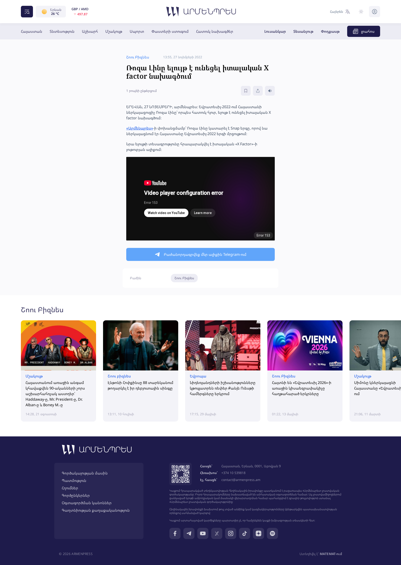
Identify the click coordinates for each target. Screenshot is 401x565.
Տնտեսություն (62, 31)
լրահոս (368, 31)
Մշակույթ (113, 31)
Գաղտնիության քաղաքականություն (96, 510)
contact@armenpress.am (240, 479)
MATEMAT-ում (331, 554)
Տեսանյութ (303, 31)
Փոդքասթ (330, 31)
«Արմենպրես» (139, 128)
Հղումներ (70, 487)
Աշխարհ (90, 31)
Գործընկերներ (76, 495)
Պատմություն (74, 480)
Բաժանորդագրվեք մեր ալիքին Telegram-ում (205, 254)
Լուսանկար (275, 31)
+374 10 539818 (233, 473)
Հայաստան (31, 31)
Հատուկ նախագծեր (214, 31)
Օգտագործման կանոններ (87, 502)
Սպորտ (137, 31)
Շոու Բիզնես (184, 278)
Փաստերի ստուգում (170, 31)
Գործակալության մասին (85, 473)
